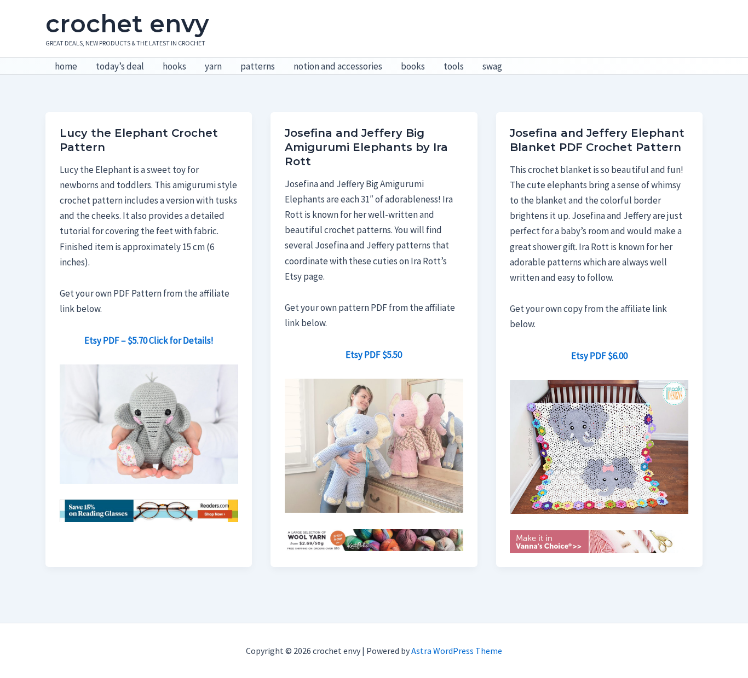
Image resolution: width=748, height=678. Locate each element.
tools (454, 66)
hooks (174, 66)
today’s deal (120, 66)
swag (492, 66)
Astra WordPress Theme (456, 650)
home (66, 66)
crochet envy (127, 23)
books (413, 66)
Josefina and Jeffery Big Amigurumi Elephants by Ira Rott (366, 147)
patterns (257, 66)
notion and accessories (338, 66)
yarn (213, 66)
